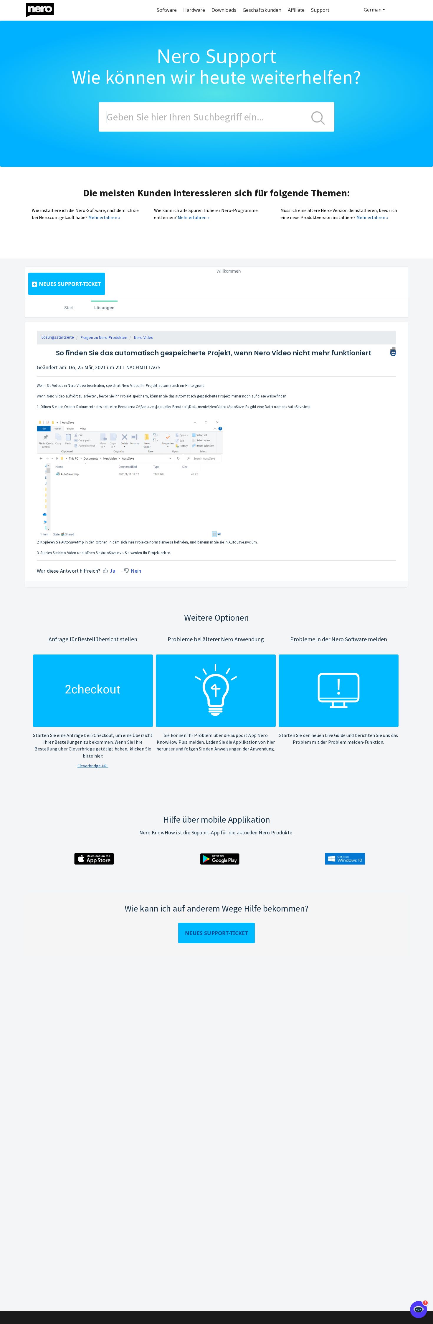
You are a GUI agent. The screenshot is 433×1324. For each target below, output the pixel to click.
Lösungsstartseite (58, 337)
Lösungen (104, 307)
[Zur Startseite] (43, 8)
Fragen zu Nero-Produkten (104, 337)
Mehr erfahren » (104, 217)
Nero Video (143, 337)
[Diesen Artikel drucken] (393, 350)
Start (69, 307)
